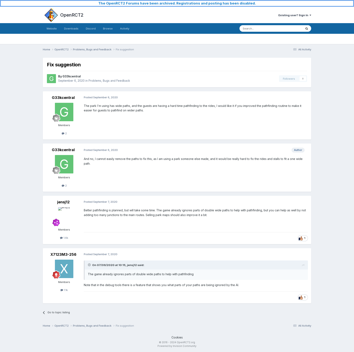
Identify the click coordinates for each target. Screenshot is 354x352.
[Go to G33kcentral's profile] (51, 78)
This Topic (290, 28)
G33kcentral (71, 76)
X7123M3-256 (63, 254)
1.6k (65, 237)
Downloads (71, 28)
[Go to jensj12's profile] (64, 216)
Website (52, 28)
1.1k (65, 290)
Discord (91, 28)
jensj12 (63, 202)
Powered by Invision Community (177, 345)
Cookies (177, 337)
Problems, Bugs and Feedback (109, 80)
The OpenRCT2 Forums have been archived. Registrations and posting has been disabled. (177, 3)
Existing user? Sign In (294, 15)
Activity (124, 28)
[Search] (306, 28)
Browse (108, 28)
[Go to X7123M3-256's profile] (64, 269)
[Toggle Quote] (90, 264)
